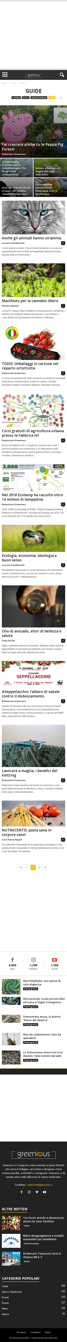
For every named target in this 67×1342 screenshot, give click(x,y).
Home (4, 83)
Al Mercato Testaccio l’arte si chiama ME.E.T (42, 1255)
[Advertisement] (33, 34)
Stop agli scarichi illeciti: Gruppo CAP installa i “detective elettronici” (16, 191)
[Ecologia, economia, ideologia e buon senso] (33, 538)
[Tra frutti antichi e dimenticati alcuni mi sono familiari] (11, 1223)
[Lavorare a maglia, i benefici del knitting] (33, 746)
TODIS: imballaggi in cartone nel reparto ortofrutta (30, 366)
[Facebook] (22, 1192)
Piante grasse (30, 988)
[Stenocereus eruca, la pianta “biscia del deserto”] (11, 1019)
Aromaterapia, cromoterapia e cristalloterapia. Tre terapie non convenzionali (14, 168)
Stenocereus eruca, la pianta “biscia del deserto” (41, 1018)
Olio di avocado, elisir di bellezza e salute (31, 633)
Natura (5, 1314)
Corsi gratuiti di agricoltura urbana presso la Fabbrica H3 (33, 433)
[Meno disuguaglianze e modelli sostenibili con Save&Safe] (11, 1241)
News (5, 1308)
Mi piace (12, 958)
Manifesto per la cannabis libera (30, 300)
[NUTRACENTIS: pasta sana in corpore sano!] (33, 813)
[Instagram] (30, 1192)
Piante (5, 1303)
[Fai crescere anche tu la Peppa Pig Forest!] (33, 131)
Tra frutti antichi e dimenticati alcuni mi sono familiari (43, 1219)
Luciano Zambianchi (13, 243)
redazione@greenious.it (39, 1184)
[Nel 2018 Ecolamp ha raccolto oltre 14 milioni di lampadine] (33, 477)
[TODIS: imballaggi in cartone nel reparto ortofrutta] (33, 343)
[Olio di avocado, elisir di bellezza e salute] (33, 606)
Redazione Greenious (14, 154)
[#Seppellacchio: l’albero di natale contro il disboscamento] (33, 674)
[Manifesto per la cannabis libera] (33, 280)
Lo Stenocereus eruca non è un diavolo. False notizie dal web (43, 1054)
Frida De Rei (8, 640)
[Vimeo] (38, 1192)
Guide (13, 83)
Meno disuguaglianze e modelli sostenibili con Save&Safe (43, 1237)
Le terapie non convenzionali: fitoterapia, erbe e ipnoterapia (46, 189)
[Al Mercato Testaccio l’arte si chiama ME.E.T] (11, 1259)
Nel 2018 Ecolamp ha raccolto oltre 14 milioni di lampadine (32, 497)
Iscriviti (55, 958)
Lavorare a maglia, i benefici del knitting (29, 773)
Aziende (16, 97)
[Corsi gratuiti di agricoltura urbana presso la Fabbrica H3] (33, 410)
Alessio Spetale (10, 305)
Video (48, 1332)
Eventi (27, 1225)
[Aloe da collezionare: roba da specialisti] (11, 1039)
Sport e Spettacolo (12, 1291)
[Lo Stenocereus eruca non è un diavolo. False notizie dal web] (11, 1057)
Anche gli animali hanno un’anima (31, 238)
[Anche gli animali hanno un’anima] (33, 217)
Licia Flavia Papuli (12, 839)
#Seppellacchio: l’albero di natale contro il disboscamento (31, 694)
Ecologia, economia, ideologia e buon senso (29, 557)
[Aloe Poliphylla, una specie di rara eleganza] (11, 986)
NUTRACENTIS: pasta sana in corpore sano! (26, 832)
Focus (26, 97)
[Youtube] (45, 1192)
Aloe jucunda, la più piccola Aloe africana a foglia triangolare (44, 1000)
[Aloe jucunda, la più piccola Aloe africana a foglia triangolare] (11, 1001)
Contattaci (36, 1332)
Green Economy (38, 97)
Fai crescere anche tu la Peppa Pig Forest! (32, 147)
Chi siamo (21, 1332)
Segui (33, 958)
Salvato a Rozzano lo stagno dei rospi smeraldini (47, 171)
